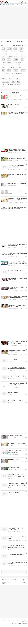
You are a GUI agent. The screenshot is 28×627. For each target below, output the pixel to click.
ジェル (3, 59)
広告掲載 (25, 620)
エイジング (17, 84)
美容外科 (21, 51)
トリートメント (5, 51)
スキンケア (9, 48)
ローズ (3, 70)
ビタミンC (18, 73)
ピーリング (11, 67)
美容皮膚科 (10, 84)
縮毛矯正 (9, 70)
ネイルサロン (13, 51)
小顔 (16, 56)
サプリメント (4, 64)
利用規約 (22, 621)
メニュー (26, 2)
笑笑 (3, 73)
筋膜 (19, 64)
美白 (13, 78)
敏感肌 (8, 53)
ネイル (3, 48)
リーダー (19, 2)
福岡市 (13, 81)
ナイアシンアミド (5, 81)
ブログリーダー (20, 620)
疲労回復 (3, 87)
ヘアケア (9, 59)
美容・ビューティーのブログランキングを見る (13, 579)
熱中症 (24, 53)
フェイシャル (12, 64)
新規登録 (9, 620)
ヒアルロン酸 (18, 62)
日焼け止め (16, 59)
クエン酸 (3, 84)
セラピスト (23, 70)
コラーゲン (16, 70)
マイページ (14, 620)
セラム (18, 81)
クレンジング (10, 62)
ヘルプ (26, 621)
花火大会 (22, 76)
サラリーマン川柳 (5, 76)
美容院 (22, 59)
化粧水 (3, 53)
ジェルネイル (19, 67)
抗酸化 (3, 78)
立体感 (3, 62)
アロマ (21, 48)
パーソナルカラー (16, 53)
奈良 (18, 78)
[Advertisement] (14, 23)
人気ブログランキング (4, 1)
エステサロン (22, 56)
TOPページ (4, 620)
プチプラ (11, 56)
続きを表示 (14, 572)
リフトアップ (14, 76)
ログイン (22, 2)
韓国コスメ (4, 67)
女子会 (8, 78)
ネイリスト (4, 56)
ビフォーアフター (10, 73)
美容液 (15, 48)
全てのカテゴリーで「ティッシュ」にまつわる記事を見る (13, 583)
